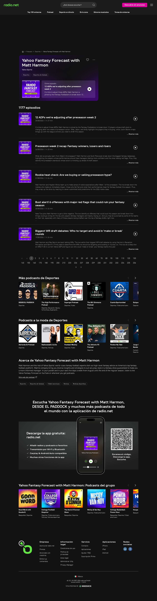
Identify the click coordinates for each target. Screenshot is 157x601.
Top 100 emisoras (34, 12)
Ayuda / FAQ (86, 553)
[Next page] (76, 267)
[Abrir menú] (151, 4)
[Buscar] (93, 4)
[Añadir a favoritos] (88, 60)
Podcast (50, 12)
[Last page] (81, 267)
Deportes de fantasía (40, 75)
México (80, 576)
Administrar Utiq (66, 561)
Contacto (84, 546)
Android (105, 553)
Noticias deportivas (79, 384)
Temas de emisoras (122, 12)
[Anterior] (128, 277)
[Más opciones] (93, 59)
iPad (104, 549)
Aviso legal (64, 558)
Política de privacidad (64, 553)
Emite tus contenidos (44, 560)
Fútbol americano (54, 384)
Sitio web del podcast (27, 377)
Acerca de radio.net (47, 546)
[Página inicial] (23, 52)
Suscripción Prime (88, 556)
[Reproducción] (89, 89)
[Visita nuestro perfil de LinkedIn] (125, 549)
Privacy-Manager (66, 565)
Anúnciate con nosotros (45, 554)
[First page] (22, 258)
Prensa (42, 549)
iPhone (105, 546)
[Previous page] (27, 258)
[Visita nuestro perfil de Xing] (130, 549)
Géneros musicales (101, 12)
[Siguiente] (135, 277)
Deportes (26, 75)
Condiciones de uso (67, 548)
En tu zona (84, 12)
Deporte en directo (66, 12)
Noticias (66, 384)
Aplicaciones (86, 549)
